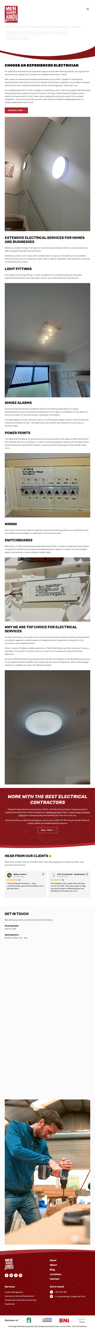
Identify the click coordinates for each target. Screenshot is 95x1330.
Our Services (21, 27)
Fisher (57, 1326)
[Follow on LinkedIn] (11, 1275)
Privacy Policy (65, 1326)
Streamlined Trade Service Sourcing (49, 27)
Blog (52, 1270)
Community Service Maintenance (19, 1296)
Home (9, 27)
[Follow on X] (16, 1275)
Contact (54, 1279)
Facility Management (14, 1292)
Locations (55, 1274)
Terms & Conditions (79, 1326)
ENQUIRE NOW (15, 110)
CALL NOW (46, 830)
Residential (9, 1304)
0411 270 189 (10, 929)
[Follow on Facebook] (6, 1275)
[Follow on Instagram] (20, 1275)
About (53, 1265)
